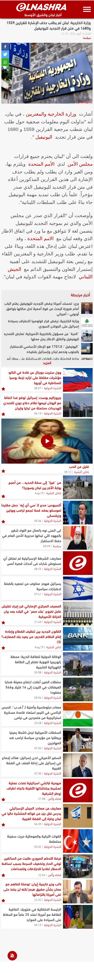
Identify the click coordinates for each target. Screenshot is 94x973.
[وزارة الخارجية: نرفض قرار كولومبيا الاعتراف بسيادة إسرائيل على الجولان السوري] (87, 323)
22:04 (41, 874)
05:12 (67, 471)
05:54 (37, 697)
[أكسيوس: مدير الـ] (78, 512)
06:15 (37, 413)
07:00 (37, 748)
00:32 (37, 846)
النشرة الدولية (52, 387)
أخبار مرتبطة (80, 294)
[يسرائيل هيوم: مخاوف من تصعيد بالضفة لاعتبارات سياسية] (78, 588)
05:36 (37, 520)
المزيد (47, 362)
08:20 (37, 568)
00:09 (46, 546)
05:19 (37, 924)
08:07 (37, 388)
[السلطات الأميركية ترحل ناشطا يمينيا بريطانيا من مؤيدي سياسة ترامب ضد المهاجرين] (78, 740)
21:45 (37, 621)
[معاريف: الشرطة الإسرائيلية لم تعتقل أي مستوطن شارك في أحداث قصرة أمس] (78, 563)
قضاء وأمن (54, 798)
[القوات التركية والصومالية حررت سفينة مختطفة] (78, 841)
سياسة (87, 37)
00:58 (37, 672)
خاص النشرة (81, 471)
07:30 (37, 773)
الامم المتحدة (40, 238)
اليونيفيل (43, 137)
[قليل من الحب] (47, 441)
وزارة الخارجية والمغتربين (51, 114)
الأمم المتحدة (41, 164)
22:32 (37, 899)
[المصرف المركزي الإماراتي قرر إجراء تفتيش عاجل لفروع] (78, 613)
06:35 (37, 823)
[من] (78, 487)
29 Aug (39, 492)
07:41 (37, 594)
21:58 (41, 798)
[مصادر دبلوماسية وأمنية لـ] (78, 715)
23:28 (37, 722)
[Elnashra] (41, 7)
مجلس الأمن (80, 164)
